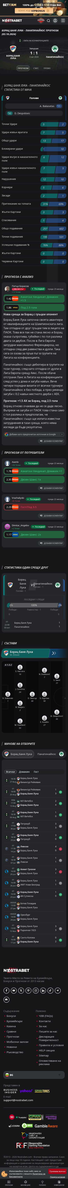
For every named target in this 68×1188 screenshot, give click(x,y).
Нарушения (9, 179)
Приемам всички (57, 1171)
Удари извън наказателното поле (19, 169)
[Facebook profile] (6, 991)
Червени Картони (12, 261)
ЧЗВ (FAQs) (46, 1016)
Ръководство (15, 1052)
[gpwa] (36, 1117)
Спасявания (9, 220)
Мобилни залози (17, 1041)
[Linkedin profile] (43, 991)
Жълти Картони (11, 212)
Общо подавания (12, 228)
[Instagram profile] (36, 991)
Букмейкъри (14, 1021)
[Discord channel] (6, 1000)
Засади (6, 195)
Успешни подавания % (15, 244)
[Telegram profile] (58, 991)
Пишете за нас (48, 1031)
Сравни (11, 1031)
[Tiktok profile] (50, 991)
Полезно (42, 1185)
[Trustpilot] (21, 1117)
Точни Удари (9, 124)
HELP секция (47, 1050)
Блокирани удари (12, 148)
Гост (36, 771)
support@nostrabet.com (18, 1100)
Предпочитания (57, 1177)
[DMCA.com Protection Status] (27, 1125)
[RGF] (33, 1146)
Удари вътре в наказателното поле (19, 158)
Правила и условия (51, 1045)
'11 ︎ (59, 106)
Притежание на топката (16, 203)
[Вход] (55, 21)
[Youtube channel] (14, 991)
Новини (12, 1047)
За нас (43, 1026)
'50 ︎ (10, 113)
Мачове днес (26, 1185)
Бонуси (11, 1016)
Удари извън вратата (15, 132)
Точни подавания (12, 236)
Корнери (7, 187)
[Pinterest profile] (28, 991)
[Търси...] (48, 20)
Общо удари (9, 140)
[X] (21, 991)
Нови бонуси (59, 1185)
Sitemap (44, 1055)
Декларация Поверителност (49, 1038)
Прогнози (9, 1185)
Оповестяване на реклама (50, 1062)
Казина (11, 1026)
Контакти (45, 1021)
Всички (10, 771)
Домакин (24, 771)
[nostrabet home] (16, 970)
